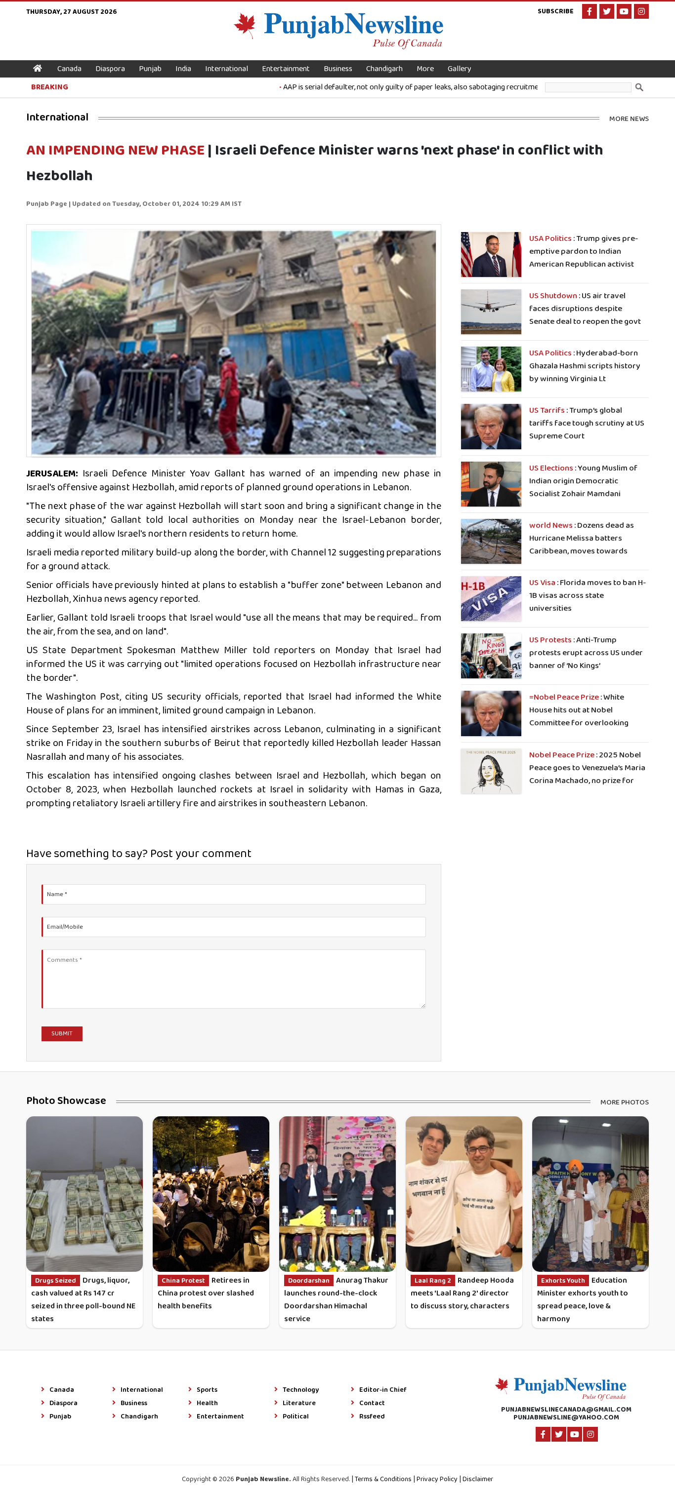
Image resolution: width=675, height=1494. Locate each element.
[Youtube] (624, 11)
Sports (207, 1390)
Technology (301, 1390)
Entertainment (286, 69)
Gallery (459, 69)
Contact (372, 1403)
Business (338, 69)
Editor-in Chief (383, 1390)
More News (629, 118)
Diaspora (110, 69)
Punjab (150, 69)
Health (207, 1403)
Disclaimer (478, 1479)
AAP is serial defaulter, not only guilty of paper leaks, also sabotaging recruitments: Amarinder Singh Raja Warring (439, 87)
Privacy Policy (437, 1479)
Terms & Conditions (383, 1479)
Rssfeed (372, 1417)
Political (296, 1417)
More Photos (624, 1101)
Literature (299, 1403)
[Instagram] (641, 11)
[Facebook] (589, 11)
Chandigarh (384, 69)
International (226, 69)
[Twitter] (606, 11)
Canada (69, 69)
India (183, 69)
